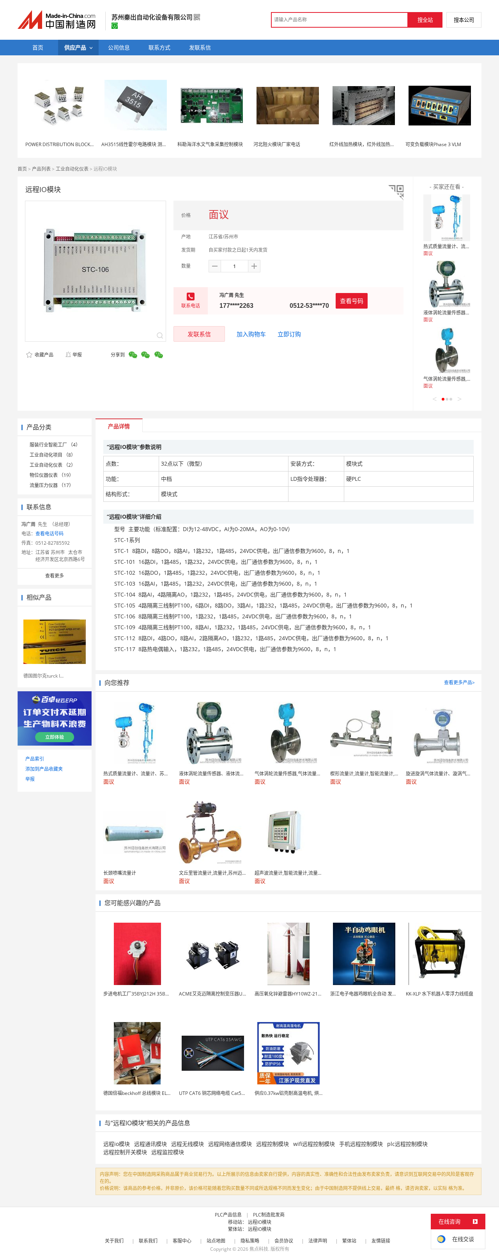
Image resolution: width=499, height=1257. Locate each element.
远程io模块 (116, 1144)
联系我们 (148, 1241)
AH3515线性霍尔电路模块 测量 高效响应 (144, 144)
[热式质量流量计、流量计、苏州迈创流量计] (446, 217)
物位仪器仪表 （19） (52, 475)
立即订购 (289, 334)
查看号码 (351, 301)
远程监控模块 (167, 1152)
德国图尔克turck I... (43, 676)
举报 (77, 354)
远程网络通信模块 (230, 1144)
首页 (22, 169)
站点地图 (216, 1241)
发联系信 (199, 334)
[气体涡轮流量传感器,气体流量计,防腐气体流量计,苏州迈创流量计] (446, 350)
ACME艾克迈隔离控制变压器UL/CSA (217, 993)
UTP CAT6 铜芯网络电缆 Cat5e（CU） (219, 1093)
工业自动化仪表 (72, 169)
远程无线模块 (187, 1144)
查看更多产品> (459, 682)
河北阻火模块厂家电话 (276, 144)
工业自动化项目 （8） (53, 455)
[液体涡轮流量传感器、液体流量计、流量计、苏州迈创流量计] (446, 284)
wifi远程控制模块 (314, 1144)
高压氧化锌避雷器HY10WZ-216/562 (292, 993)
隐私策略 (250, 1241)
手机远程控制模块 (361, 1144)
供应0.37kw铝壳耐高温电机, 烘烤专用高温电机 (303, 1093)
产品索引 (34, 759)
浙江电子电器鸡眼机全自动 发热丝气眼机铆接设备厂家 (387, 993)
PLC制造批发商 (269, 1214)
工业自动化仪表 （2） (53, 465)
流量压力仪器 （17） (52, 485)
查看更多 (54, 575)
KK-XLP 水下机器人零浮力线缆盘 (439, 993)
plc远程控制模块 (407, 1144)
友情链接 (381, 1241)
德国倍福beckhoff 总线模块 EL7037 (140, 1093)
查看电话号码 (49, 533)
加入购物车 (251, 334)
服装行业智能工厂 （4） (55, 444)
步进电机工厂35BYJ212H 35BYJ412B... (143, 993)
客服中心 (182, 1241)
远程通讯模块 (150, 1144)
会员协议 (283, 1241)
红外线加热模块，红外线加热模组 (364, 144)
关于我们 (114, 1241)
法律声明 (317, 1241)
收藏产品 (43, 354)
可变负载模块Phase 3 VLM (433, 144)
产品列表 (41, 169)
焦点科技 (259, 1249)
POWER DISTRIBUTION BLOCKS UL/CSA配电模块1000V (84, 144)
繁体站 (349, 1241)
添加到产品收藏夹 (44, 769)
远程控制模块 (272, 1144)
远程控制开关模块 (125, 1152)
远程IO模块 (259, 1222)
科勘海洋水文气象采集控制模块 (210, 144)
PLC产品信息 (228, 1214)
